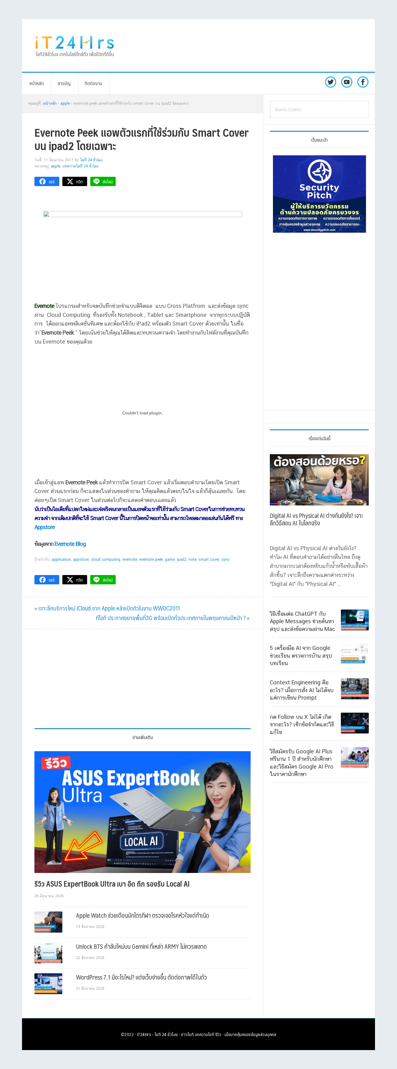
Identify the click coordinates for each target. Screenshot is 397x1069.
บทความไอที (204, 1034)
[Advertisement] (250, 45)
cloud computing (105, 559)
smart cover (208, 559)
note (192, 559)
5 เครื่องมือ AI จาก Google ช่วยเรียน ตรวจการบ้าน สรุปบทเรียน (301, 655)
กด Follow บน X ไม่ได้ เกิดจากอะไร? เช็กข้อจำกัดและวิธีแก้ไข (302, 724)
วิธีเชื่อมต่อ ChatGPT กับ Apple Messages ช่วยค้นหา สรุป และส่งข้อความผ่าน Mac (302, 621)
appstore (81, 559)
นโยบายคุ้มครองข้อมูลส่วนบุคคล (250, 1034)
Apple (55, 166)
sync (225, 559)
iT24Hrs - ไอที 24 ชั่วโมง (157, 1034)
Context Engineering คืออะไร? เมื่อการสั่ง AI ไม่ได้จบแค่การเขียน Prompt (301, 690)
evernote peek (151, 559)
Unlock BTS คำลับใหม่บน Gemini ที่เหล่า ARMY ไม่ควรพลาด (141, 946)
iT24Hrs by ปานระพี (74, 45)
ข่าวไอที (187, 1034)
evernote (130, 559)
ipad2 (181, 559)
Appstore (44, 527)
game (170, 559)
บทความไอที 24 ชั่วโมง (80, 166)
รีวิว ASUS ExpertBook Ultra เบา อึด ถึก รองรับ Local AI (112, 883)
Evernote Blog (70, 544)
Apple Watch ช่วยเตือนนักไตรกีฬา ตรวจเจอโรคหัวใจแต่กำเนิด (142, 915)
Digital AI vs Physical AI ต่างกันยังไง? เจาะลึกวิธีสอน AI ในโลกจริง (316, 519)
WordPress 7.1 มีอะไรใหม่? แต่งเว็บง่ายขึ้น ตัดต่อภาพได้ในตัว (141, 977)
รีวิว (218, 1034)
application (61, 559)
